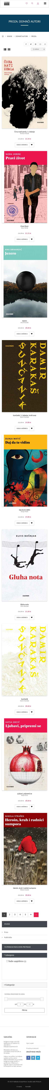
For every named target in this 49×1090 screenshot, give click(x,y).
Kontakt (28, 1086)
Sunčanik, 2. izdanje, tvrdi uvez (24, 416)
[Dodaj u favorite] (31, 145)
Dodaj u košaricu (22, 145)
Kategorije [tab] (10, 985)
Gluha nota (24, 605)
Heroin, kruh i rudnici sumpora (24, 889)
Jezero (25, 321)
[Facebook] (28, 1058)
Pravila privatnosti (32, 1048)
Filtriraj (24, 1010)
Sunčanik (24, 700)
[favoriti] (27, 4)
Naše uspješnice (17, 961)
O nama (19, 1086)
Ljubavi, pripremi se (24, 794)
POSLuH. (38, 1082)
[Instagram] (33, 1058)
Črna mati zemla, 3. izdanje (24, 132)
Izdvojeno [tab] (9, 955)
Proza (33, 36)
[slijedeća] (30, 914)
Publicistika (8, 937)
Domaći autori (22, 36)
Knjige (9, 36)
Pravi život (24, 227)
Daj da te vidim (24, 510)
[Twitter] (38, 1058)
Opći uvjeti (30, 1043)
